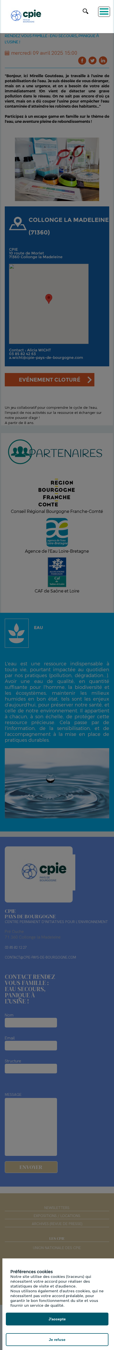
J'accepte (57, 1319)
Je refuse (57, 1339)
